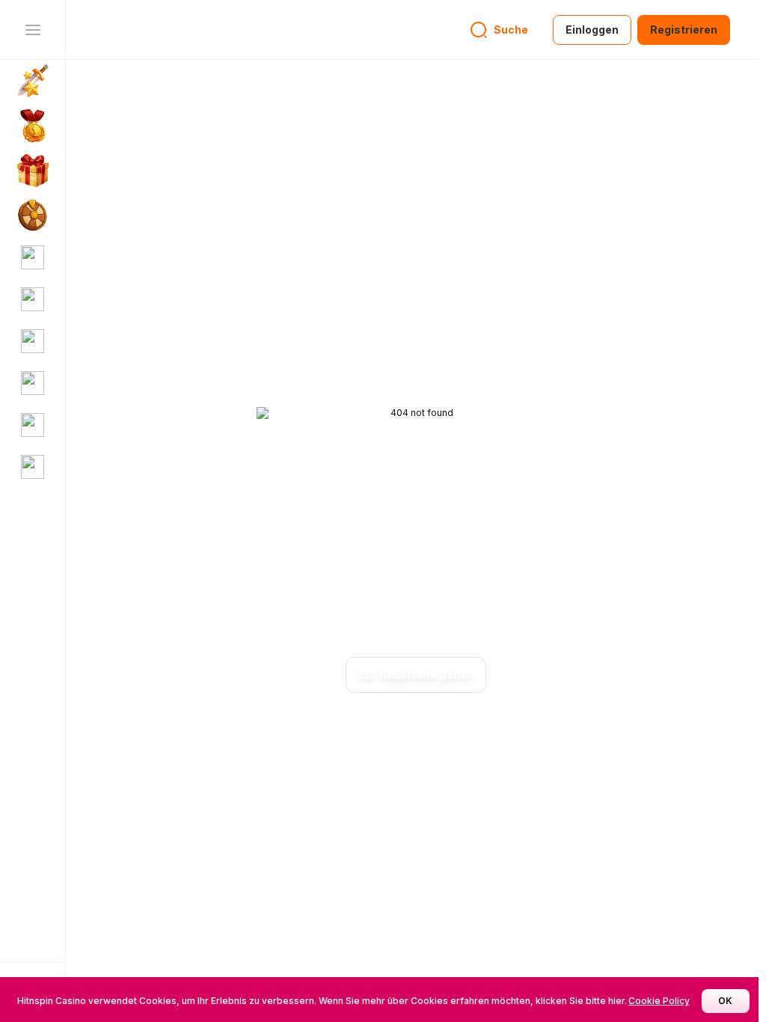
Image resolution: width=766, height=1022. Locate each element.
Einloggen (592, 29)
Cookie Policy (659, 1000)
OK (725, 1000)
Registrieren (683, 29)
